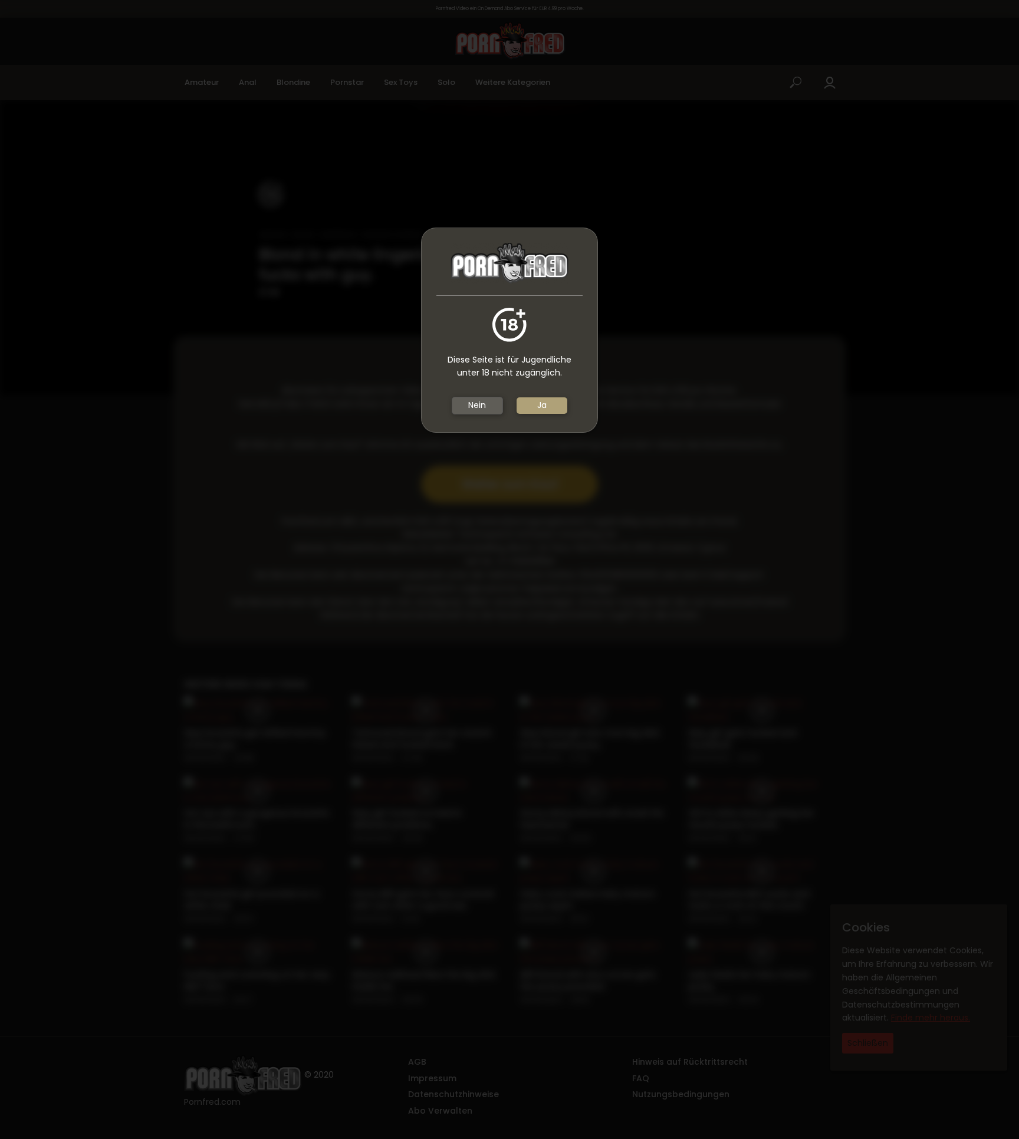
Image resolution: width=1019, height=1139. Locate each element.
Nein (477, 405)
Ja (542, 405)
